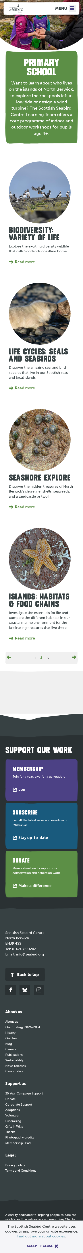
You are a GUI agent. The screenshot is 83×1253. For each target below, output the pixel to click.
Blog (8, 1044)
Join (23, 790)
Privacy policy (15, 1165)
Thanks (10, 1132)
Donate (10, 1099)
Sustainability (14, 1060)
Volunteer (12, 1115)
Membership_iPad (18, 1143)
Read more (25, 261)
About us (11, 1022)
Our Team (12, 1038)
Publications (14, 1055)
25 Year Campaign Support (24, 1093)
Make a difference (36, 886)
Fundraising (13, 1121)
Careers (10, 1049)
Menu (61, 8)
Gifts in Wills (14, 1126)
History (10, 1033)
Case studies (14, 1071)
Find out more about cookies (41, 1236)
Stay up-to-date (34, 838)
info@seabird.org (30, 954)
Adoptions (12, 1110)
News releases (15, 1066)
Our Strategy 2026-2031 (22, 1027)
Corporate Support (18, 1104)
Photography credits (19, 1137)
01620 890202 (24, 949)
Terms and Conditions (20, 1171)
